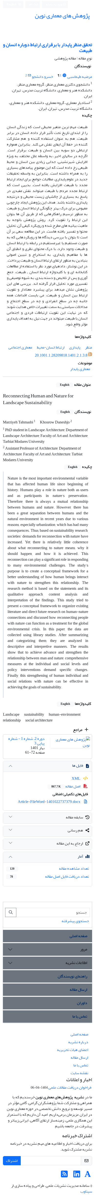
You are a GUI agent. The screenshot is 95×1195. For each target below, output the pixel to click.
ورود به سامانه (54, 4)
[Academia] (87, 1175)
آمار (80, 856)
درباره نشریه (78, 1042)
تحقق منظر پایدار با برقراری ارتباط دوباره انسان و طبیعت (47, 47)
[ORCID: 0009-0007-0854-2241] (64, 75)
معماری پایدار (80, 368)
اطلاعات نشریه (76, 962)
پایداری (74, 347)
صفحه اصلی (78, 936)
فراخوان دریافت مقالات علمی (70, 1087)
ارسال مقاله (78, 989)
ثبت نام (33, 4)
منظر (88, 347)
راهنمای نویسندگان (72, 976)
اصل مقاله (66, 786)
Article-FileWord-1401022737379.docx (49, 801)
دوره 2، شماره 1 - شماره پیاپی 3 (26, 741)
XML (76, 778)
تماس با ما (79, 1016)
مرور (83, 949)
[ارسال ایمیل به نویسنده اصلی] (29, 75)
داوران (82, 1002)
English (12, 4)
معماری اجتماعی (20, 347)
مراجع (78, 729)
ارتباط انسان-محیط (51, 347)
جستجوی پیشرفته (75, 921)
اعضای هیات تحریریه (72, 1049)
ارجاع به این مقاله (70, 843)
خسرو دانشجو (42, 76)
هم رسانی (75, 830)
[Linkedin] (77, 1175)
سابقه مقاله (74, 817)
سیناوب (86, 1191)
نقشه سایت (79, 1073)
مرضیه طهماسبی (79, 76)
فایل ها (77, 765)
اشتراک (12, 1160)
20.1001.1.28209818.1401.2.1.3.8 (61, 355)
